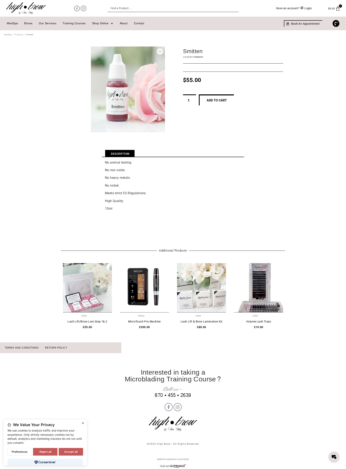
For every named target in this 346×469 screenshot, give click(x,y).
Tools (141, 316)
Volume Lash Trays (258, 321)
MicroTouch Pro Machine (144, 321)
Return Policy (56, 348)
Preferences (20, 451)
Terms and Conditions (22, 348)
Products (19, 34)
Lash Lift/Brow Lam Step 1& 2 (87, 321)
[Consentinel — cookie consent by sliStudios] (45, 462)
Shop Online (100, 23)
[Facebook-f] (77, 8)
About (124, 23)
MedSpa (12, 23)
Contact (139, 23)
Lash (84, 316)
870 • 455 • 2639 (173, 395)
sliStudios (183, 459)
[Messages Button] (334, 457)
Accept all (70, 451)
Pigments (198, 57)
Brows (28, 23)
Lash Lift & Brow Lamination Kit (201, 321)
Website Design (165, 459)
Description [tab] (120, 153)
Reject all (45, 451)
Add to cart (217, 100)
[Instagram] (83, 8)
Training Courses (74, 23)
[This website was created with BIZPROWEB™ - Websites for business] (173, 466)
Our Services (47, 23)
